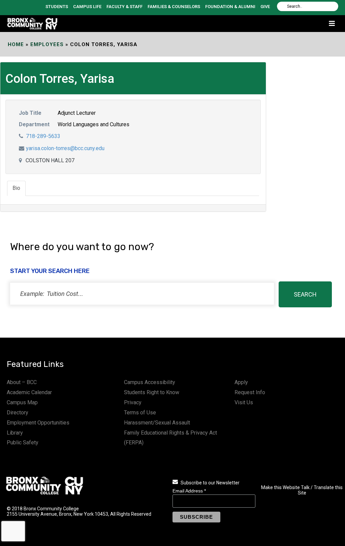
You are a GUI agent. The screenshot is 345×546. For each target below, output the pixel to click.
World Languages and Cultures (93, 124)
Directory (17, 412)
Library (15, 433)
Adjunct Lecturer (77, 113)
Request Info (249, 392)
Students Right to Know (151, 392)
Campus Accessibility (149, 382)
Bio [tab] (16, 188)
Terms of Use (140, 412)
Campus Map (22, 402)
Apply (241, 382)
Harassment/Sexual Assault (157, 422)
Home (16, 44)
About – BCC (22, 382)
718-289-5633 (43, 136)
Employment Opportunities (38, 422)
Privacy (133, 402)
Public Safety (22, 442)
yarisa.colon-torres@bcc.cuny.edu (65, 148)
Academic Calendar (29, 392)
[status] (142, 294)
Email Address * (189, 490)
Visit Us (243, 402)
